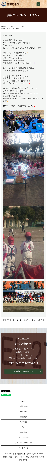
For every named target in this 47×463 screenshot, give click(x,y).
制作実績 (23, 422)
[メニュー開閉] (43, 4)
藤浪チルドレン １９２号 (13, 320)
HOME (3, 26)
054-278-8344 (30, 363)
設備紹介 (23, 417)
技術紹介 (23, 412)
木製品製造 (23, 406)
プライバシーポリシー (23, 443)
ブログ (13, 26)
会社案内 (23, 432)
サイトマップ (23, 448)
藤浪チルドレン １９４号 (34, 320)
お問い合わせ (23, 437)
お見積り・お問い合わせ (23, 371)
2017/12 (22, 26)
